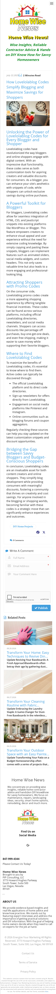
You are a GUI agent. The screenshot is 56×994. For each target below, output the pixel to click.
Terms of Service (28, 962)
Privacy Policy (28, 971)
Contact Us (28, 953)
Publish (42, 608)
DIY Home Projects (23, 526)
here (46, 991)
